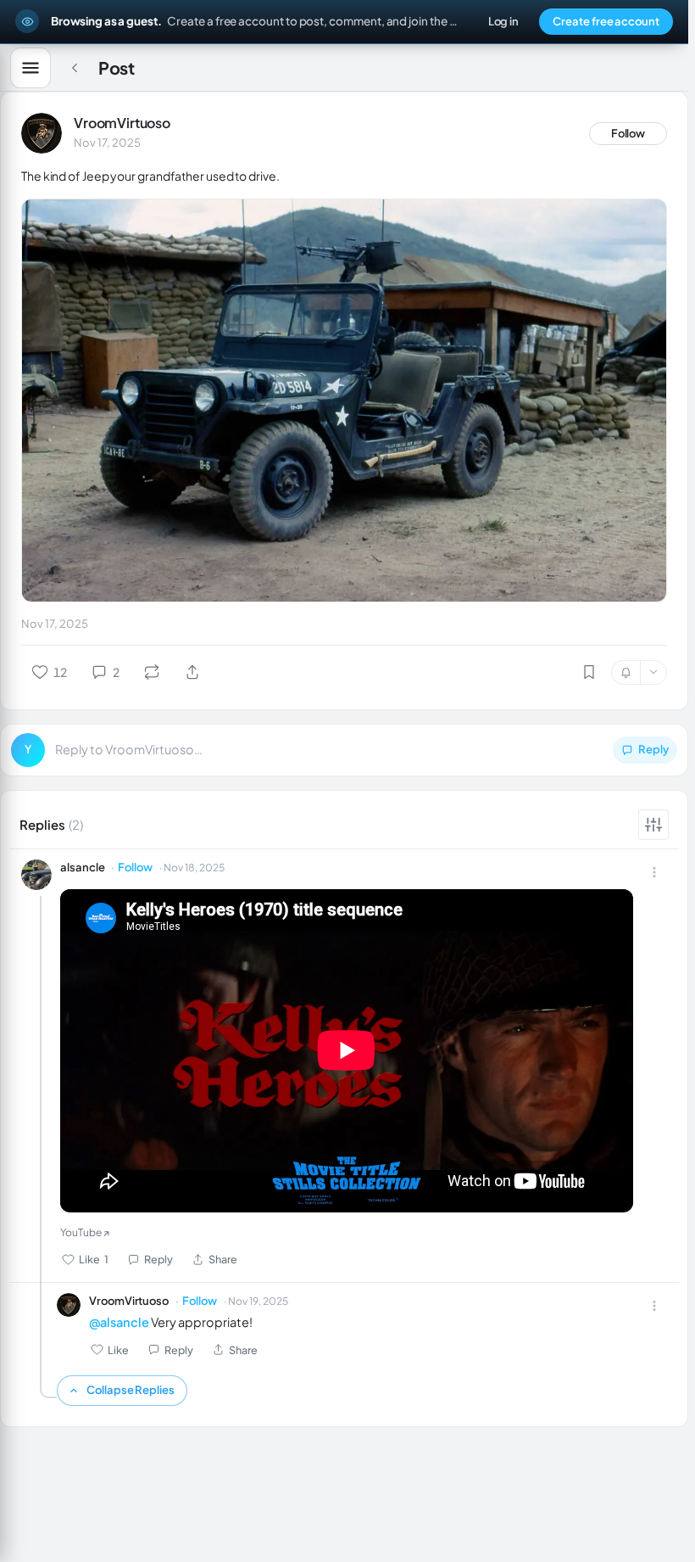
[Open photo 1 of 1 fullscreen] (344, 400)
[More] (654, 872)
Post (116, 67)
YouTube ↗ (85, 1232)
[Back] (74, 68)
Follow (628, 133)
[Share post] (192, 672)
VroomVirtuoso (122, 123)
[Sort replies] (653, 824)
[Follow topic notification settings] (653, 672)
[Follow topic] (625, 672)
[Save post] (589, 672)
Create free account (606, 21)
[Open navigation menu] (30, 68)
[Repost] (151, 672)
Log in (504, 21)
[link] (41, 133)
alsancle (82, 867)
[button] (344, 750)
